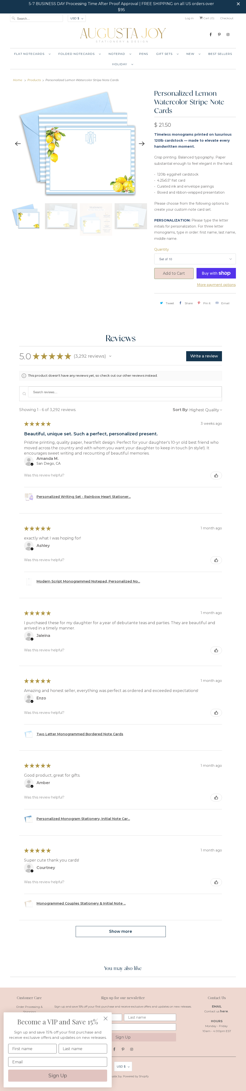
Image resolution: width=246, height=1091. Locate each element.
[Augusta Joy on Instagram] (228, 34)
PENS (143, 54)
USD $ (74, 18)
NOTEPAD (118, 54)
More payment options (216, 285)
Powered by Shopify (136, 1076)
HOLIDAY (120, 64)
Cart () (208, 18)
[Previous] (17, 143)
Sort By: (180, 409)
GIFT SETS (165, 54)
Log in (189, 18)
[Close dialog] (105, 1018)
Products (34, 80)
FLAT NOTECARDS (30, 54)
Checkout (227, 18)
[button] (110, 356)
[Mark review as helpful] (216, 475)
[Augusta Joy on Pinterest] (219, 34)
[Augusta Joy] (123, 35)
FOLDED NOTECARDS (77, 54)
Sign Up (123, 1037)
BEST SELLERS (220, 54)
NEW (191, 54)
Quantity (161, 249)
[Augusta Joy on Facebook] (211, 34)
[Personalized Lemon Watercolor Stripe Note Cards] (79, 144)
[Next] (141, 143)
